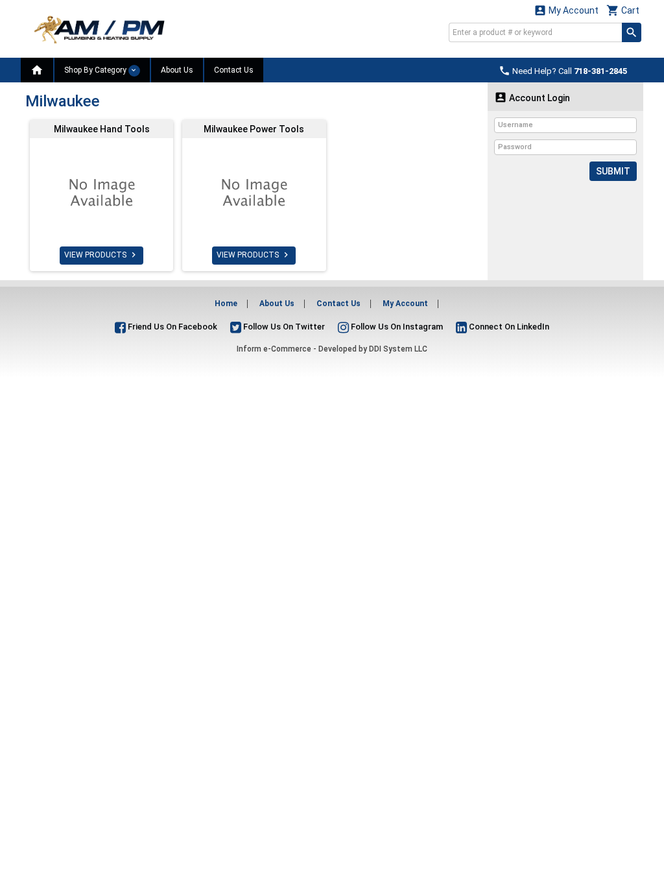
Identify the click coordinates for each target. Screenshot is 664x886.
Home (226, 303)
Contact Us (234, 70)
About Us (177, 70)
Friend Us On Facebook (171, 326)
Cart (622, 10)
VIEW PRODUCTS (101, 255)
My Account (566, 10)
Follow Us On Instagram (396, 326)
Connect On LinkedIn (508, 326)
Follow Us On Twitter (283, 326)
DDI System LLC (398, 348)
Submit (613, 171)
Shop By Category (96, 70)
